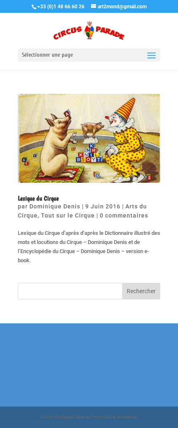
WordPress (127, 417)
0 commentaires (124, 215)
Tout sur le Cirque (68, 215)
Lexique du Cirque (38, 198)
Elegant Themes (75, 417)
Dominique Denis (54, 206)
